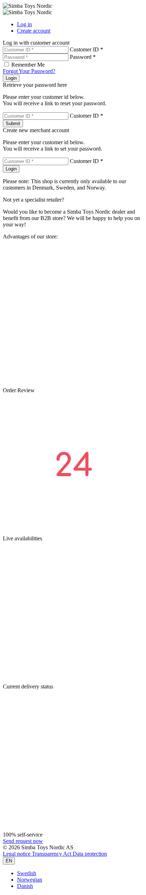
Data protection (90, 854)
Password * (83, 57)
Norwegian (29, 880)
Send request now (23, 841)
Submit (13, 123)
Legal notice (17, 854)
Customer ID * (86, 49)
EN (9, 860)
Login (11, 78)
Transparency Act (52, 854)
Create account (33, 31)
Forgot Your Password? (29, 71)
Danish (25, 886)
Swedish (26, 873)
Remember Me (28, 65)
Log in (24, 24)
